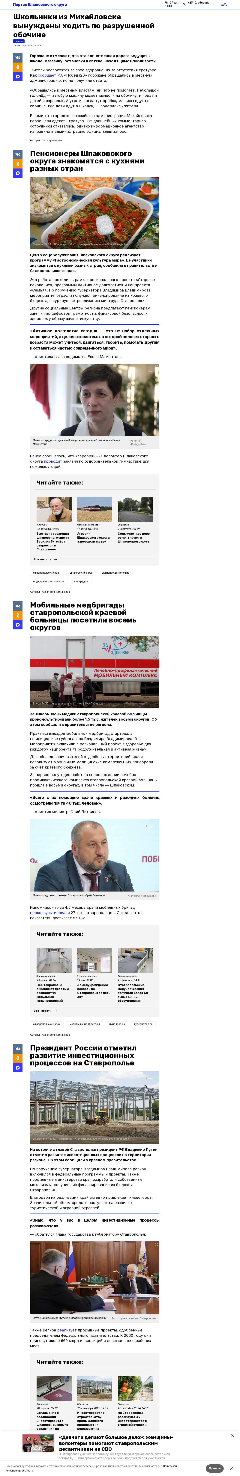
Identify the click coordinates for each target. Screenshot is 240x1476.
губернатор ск (143, 1024)
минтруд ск (81, 581)
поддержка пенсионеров (48, 581)
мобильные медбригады (85, 1024)
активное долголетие (115, 572)
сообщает (47, 75)
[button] (38, 1443)
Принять (215, 1468)
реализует (67, 1330)
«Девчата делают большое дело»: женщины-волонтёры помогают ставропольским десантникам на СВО (116, 1443)
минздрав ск (117, 1024)
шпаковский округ (81, 572)
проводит (53, 461)
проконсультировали (50, 912)
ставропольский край (46, 572)
